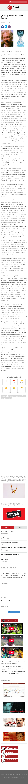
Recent (20, 527)
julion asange (19, 396)
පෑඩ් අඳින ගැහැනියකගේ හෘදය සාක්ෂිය (9, 542)
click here (15, 663)
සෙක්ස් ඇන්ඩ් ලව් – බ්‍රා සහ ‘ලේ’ (8, 531)
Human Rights (11, 396)
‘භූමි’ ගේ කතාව (4, 559)
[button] (14, 38)
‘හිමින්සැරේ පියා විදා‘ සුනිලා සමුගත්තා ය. (10, 554)
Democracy (4, 396)
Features (17, 13)
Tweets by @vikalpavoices (7, 601)
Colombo (3, 13)
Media (24, 396)
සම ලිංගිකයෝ (4, 537)
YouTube (12, 673)
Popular (7, 527)
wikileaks (9, 398)
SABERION (21, 780)
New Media (4, 398)
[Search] (25, 2)
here (25, 575)
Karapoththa (4, 21)
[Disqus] (14, 418)
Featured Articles (10, 13)
